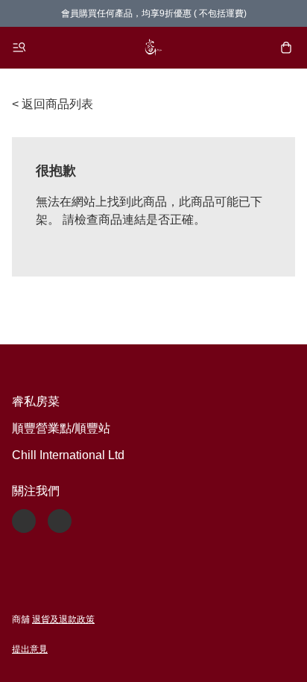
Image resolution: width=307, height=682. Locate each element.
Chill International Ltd (68, 455)
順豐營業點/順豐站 (61, 428)
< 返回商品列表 (52, 104)
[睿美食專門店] (153, 48)
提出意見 (30, 649)
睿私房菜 (36, 401)
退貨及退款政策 (63, 619)
